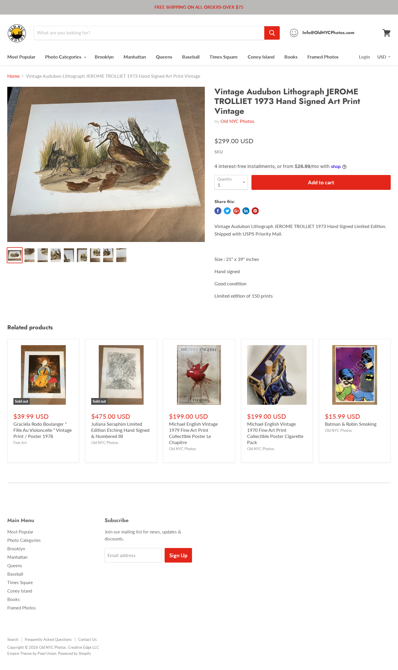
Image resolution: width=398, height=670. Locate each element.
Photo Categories (63, 56)
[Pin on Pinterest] (255, 210)
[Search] (272, 33)
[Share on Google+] (236, 210)
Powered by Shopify (74, 653)
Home (13, 76)
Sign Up (178, 555)
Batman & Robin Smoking (350, 424)
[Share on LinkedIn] (245, 210)
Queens (164, 56)
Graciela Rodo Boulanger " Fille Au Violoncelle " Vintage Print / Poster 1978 (42, 430)
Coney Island (261, 56)
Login (364, 56)
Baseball (191, 56)
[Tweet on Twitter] (227, 210)
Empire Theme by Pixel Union (31, 653)
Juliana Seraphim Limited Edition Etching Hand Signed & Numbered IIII (120, 430)
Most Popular (21, 56)
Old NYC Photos (237, 121)
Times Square (223, 56)
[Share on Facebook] (217, 210)
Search (12, 639)
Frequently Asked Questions (48, 639)
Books (290, 56)
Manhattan (135, 56)
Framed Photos (323, 56)
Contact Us (87, 639)
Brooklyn (104, 56)
